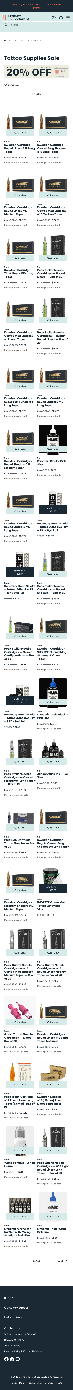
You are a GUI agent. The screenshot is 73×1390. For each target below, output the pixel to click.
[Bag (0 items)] (61, 17)
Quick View (20, 132)
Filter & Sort (37, 93)
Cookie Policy (35, 1382)
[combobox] (39, 25)
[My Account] (54, 17)
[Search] (5, 25)
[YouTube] (18, 1359)
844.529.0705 (15, 1345)
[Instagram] (12, 1359)
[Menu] (68, 17)
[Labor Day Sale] (36, 71)
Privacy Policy (18, 1382)
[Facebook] (6, 1359)
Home (7, 40)
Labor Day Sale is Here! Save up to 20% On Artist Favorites (37, 6)
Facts (59, 1382)
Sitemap (49, 1382)
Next (60, 1261)
